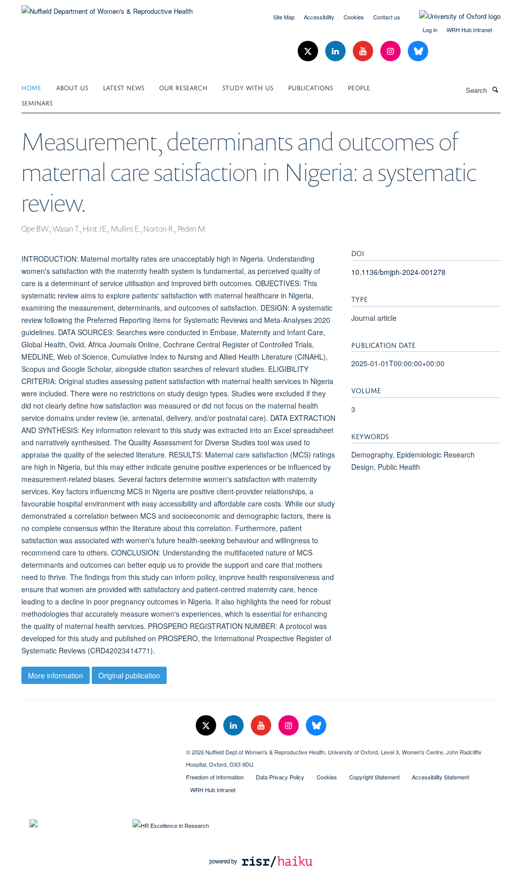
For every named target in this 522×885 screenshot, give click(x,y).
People (359, 87)
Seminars (37, 102)
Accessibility (319, 17)
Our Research (183, 87)
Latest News (123, 87)
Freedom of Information (215, 777)
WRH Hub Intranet (469, 30)
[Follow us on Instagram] (391, 51)
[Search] (495, 89)
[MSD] (96, 748)
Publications (310, 87)
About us (72, 87)
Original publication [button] (129, 675)
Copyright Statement (374, 777)
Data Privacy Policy (280, 777)
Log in (430, 30)
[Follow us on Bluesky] (418, 51)
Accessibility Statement (440, 777)
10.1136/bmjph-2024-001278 (398, 272)
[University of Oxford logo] (452, 16)
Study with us (247, 87)
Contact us (386, 17)
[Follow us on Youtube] (364, 51)
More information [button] (55, 675)
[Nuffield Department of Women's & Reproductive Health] (107, 7)
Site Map (284, 17)
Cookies (354, 17)
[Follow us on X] (309, 51)
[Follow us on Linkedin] (336, 51)
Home (31, 87)
